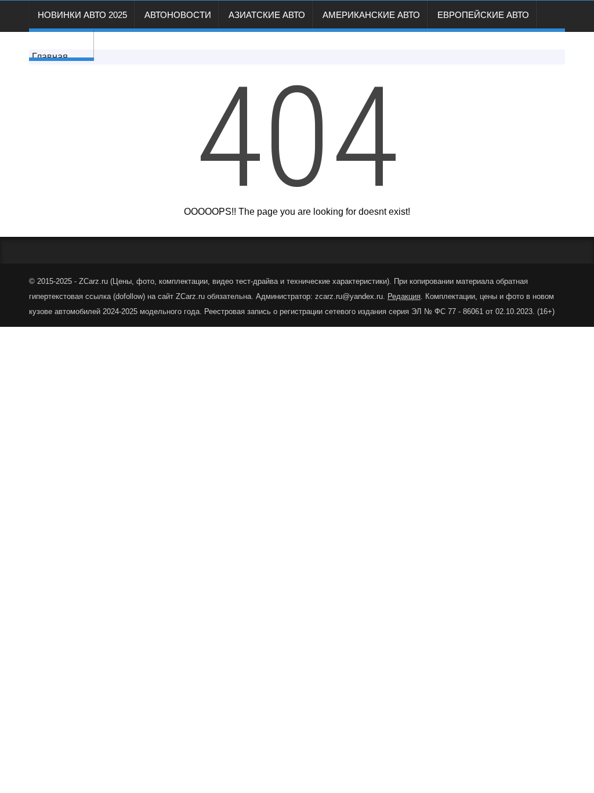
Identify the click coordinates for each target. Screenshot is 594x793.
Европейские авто (483, 15)
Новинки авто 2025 (82, 15)
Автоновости (177, 15)
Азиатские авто (267, 15)
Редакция (61, 44)
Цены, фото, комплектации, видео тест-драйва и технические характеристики (250, 281)
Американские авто (371, 15)
